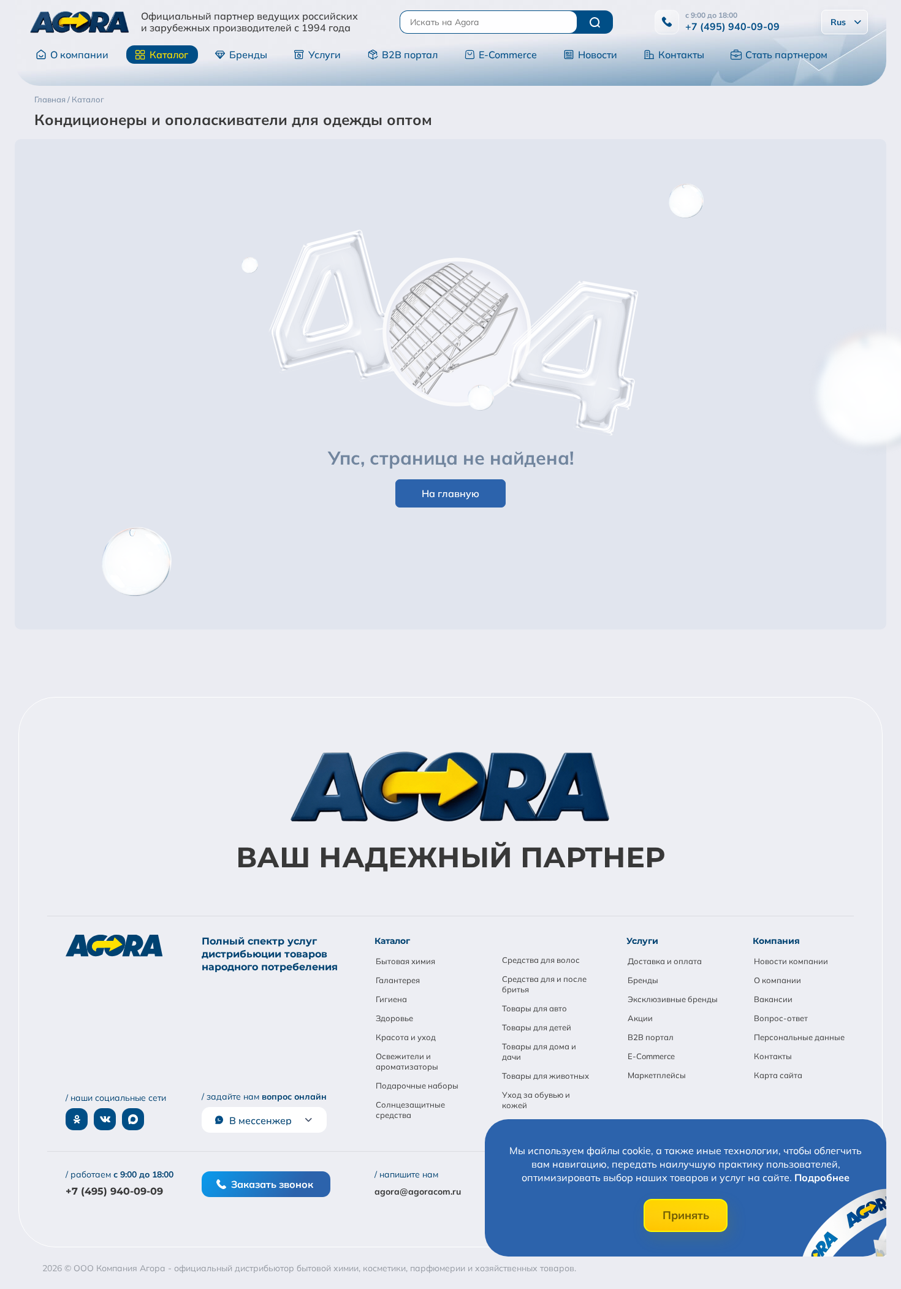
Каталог (169, 54)
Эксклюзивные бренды (673, 999)
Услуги (324, 54)
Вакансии (773, 999)
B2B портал (410, 54)
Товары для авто (534, 1008)
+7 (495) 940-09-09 (732, 26)
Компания (776, 940)
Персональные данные (799, 1037)
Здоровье (394, 1018)
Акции (640, 1018)
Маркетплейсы (657, 1075)
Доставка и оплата (665, 961)
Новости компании (791, 961)
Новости (597, 54)
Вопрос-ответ (781, 1018)
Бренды (248, 54)
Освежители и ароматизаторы (407, 1061)
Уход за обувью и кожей (536, 1100)
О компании (79, 54)
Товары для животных (545, 1076)
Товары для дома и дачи (539, 1051)
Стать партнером (786, 54)
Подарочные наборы (417, 1085)
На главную (450, 493)
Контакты (681, 54)
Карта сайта (778, 1075)
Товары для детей (536, 1027)
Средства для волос (541, 960)
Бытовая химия (405, 961)
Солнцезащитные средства (410, 1110)
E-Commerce (508, 54)
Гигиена (391, 999)
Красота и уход (406, 1037)
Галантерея (398, 980)
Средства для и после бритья (544, 984)
